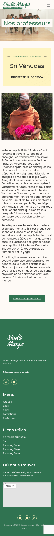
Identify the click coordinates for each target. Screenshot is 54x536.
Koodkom (27, 528)
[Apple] (14, 382)
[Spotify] (6, 382)
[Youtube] (27, 517)
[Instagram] (34, 517)
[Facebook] (19, 517)
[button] (27, 298)
